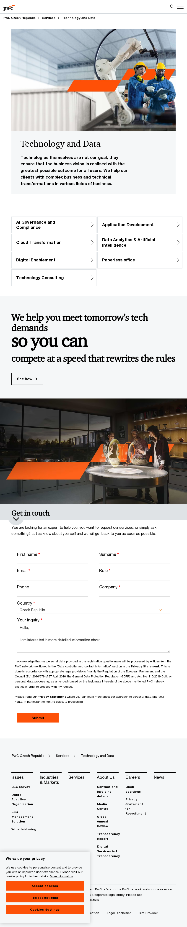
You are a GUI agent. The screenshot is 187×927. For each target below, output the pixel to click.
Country (26, 602)
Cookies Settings (45, 909)
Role (104, 570)
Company (109, 586)
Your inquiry (29, 619)
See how (25, 379)
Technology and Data (78, 18)
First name (28, 554)
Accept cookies (45, 886)
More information (61, 876)
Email (23, 570)
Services (48, 18)
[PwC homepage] (9, 7)
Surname (109, 554)
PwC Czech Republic (19, 18)
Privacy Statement (145, 666)
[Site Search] (172, 7)
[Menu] (180, 7)
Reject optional (45, 897)
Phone (23, 586)
